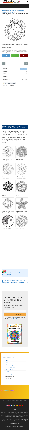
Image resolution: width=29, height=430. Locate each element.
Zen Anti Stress (23, 68)
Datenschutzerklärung (17, 318)
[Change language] (27, 2)
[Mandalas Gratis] (17, 405)
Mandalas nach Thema (12, 10)
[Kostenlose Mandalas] (16, 1)
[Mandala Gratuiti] (14, 405)
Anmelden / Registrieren (24, 2)
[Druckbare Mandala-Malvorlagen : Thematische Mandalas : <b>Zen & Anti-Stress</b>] (2, 280)
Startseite (4, 10)
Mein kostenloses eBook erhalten (15, 314)
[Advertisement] (14, 105)
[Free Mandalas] (8, 405)
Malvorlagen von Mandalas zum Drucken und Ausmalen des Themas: (15, 282)
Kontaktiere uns (19, 400)
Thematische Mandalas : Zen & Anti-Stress (14, 128)
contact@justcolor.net (14, 423)
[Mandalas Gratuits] (11, 405)
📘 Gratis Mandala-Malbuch (7, 390)
